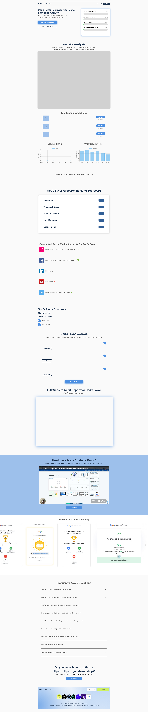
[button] (65, 373)
